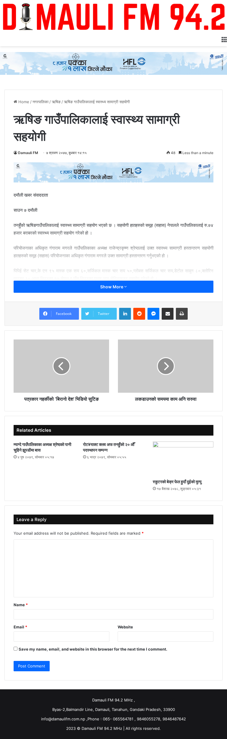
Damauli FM (28, 153)
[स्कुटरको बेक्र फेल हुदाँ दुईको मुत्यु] (183, 459)
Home (23, 101)
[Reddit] (139, 314)
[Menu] (224, 38)
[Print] (182, 314)
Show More (112, 286)
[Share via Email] (168, 314)
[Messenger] (153, 314)
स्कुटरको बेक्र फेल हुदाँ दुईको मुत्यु (177, 481)
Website (125, 627)
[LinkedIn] (125, 314)
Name (21, 604)
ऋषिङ (56, 101)
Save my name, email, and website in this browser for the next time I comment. (93, 649)
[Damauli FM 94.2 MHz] (113, 16)
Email (20, 627)
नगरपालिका (40, 101)
